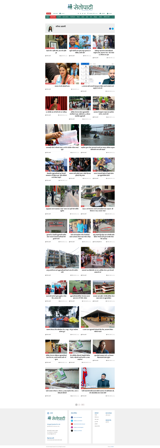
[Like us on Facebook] (78, 13)
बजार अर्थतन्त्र (65, 17)
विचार (78, 17)
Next (83, 404)
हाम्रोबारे (96, 424)
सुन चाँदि (96, 422)
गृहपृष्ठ (96, 415)
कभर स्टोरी (53, 17)
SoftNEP (112, 446)
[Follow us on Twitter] (80, 13)
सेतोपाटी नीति (97, 426)
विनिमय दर (97, 417)
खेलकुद (95, 17)
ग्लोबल (100, 17)
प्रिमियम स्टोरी (106, 17)
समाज (83, 17)
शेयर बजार (97, 419)
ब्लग (91, 17)
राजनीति (59, 17)
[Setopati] (56, 418)
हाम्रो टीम (107, 422)
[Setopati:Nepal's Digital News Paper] (80, 7)
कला (87, 17)
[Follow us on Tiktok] (85, 13)
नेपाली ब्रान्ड (72, 17)
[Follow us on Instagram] (82, 13)
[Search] (113, 17)
